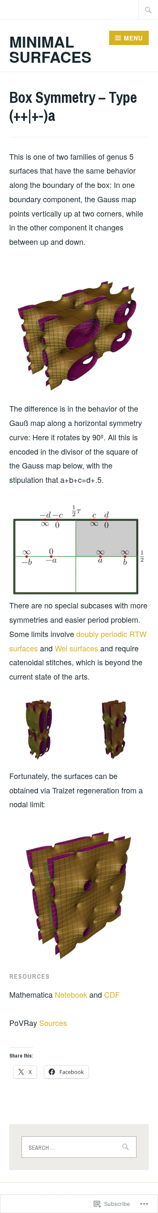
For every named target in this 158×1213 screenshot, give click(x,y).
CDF (112, 994)
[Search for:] (148, 9)
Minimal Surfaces (50, 48)
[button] (41, 729)
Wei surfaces (76, 648)
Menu (133, 38)
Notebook (71, 994)
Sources (53, 1022)
